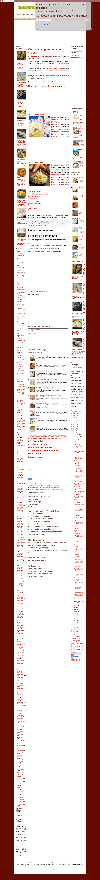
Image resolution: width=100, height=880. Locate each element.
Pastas (18, 342)
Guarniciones (35, 223)
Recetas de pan (21, 630)
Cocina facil (31, 436)
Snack (18, 785)
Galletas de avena (77, 149)
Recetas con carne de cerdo (21, 478)
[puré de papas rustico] (39, 185)
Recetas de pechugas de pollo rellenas (79, 462)
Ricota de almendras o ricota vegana (79, 595)
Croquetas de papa (33, 208)
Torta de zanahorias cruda (81, 164)
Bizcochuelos (20, 264)
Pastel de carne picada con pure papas (38, 194)
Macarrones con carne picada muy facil (79, 537)
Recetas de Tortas (20, 700)
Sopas (18, 787)
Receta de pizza (21, 395)
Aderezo (19, 251)
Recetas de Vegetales (20, 716)
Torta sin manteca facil (41, 418)
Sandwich (19, 776)
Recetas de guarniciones (53, 223)
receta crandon (21, 373)
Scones (19, 780)
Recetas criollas (21, 539)
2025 (74, 413)
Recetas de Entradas (20, 546)
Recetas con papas (43, 223)
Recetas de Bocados (20, 560)
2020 (74, 422)
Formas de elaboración (20, 312)
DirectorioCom (79, 644)
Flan (18, 306)
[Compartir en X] (45, 222)
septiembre (77, 441)
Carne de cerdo (21, 277)
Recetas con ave (21, 455)
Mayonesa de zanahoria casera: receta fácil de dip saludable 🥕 (21, 203)
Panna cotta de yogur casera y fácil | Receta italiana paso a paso (46, 489)
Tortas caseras (20, 791)
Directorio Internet (75, 638)
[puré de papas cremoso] (39, 137)
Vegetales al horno (78, 566)
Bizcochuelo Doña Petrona (81, 212)
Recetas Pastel (20, 747)
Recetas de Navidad (20, 628)
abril (75, 613)
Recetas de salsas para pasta (21, 678)
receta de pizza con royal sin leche (21, 405)
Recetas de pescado (20, 648)
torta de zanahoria (77, 161)
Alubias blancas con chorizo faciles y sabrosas (79, 493)
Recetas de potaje (20, 657)
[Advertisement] (50, 32)
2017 (74, 428)
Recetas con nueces (20, 514)
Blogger (55, 869)
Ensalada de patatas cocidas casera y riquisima (79, 527)
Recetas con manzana (20, 511)
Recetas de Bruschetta (20, 571)
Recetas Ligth (20, 737)
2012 (74, 627)
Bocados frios (20, 269)
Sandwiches (20, 778)
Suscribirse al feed (20, 812)
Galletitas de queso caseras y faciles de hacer (47, 426)
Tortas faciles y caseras (77, 126)
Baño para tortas (21, 258)
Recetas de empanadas (20, 598)
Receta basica (20, 370)
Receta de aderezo (19, 377)
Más (73, 281)
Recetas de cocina (32, 435)
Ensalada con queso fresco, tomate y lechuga (79, 553)
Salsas (18, 774)
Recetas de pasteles (20, 640)
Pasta (18, 338)
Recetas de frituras (20, 607)
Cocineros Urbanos (76, 641)
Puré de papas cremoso (36, 114)
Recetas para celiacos (41, 225)
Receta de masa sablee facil (78, 549)
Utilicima (30, 438)
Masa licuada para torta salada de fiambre (78, 563)
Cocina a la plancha (20, 286)
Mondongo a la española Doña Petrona (45, 387)
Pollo (18, 357)
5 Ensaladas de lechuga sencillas (78, 591)
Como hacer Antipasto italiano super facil (78, 579)
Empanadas (20, 297)
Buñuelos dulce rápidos (42, 411)
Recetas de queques (20, 664)
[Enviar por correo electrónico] (42, 222)
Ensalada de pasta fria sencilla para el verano (79, 476)
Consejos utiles (21, 292)
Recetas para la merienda (21, 744)
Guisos (18, 325)
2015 (74, 432)
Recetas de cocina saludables (42, 436)
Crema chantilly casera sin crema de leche (46, 371)
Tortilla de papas (32, 193)
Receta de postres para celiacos (20, 414)
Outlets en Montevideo (40, 447)
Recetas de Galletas (20, 610)
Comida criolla (20, 289)
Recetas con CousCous (20, 495)
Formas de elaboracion (20, 309)
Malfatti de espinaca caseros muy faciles (79, 452)
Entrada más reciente (33, 289)
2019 (74, 424)
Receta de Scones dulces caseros (78, 443)
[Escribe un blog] (43, 222)
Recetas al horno (21, 442)
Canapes (19, 276)
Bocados (19, 267)
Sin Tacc (19, 783)
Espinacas (19, 303)
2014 (74, 622)
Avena (18, 257)
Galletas (19, 315)
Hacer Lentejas (36, 453)
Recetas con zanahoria (20, 536)
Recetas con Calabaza (20, 471)
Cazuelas (19, 281)
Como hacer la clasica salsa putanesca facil (78, 558)
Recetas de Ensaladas (20, 601)
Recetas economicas (20, 725)
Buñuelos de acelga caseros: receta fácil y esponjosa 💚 (21, 162)
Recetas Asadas (21, 445)
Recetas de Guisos (20, 621)
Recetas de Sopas (20, 686)
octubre (76, 439)
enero (75, 620)
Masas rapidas (20, 335)
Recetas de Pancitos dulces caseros (79, 480)
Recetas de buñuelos (20, 577)
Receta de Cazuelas (19, 380)
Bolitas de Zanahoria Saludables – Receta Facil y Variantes (44, 485)
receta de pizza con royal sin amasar (21, 400)
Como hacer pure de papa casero (79, 484)
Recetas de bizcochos (76, 138)
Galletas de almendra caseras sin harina (79, 501)
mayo (75, 611)
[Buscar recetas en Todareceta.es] (77, 646)
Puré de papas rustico (35, 162)
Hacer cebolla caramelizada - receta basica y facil (78, 510)
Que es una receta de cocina (54, 438)
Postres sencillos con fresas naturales (79, 505)
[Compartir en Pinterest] (48, 222)
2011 (74, 629)
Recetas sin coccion (20, 759)
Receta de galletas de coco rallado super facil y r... (78, 532)
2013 (74, 625)
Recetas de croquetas (20, 594)
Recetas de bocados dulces (21, 563)
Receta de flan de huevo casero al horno (78, 472)
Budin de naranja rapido (81, 238)
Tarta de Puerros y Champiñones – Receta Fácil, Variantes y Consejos (47, 482)
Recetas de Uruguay (20, 712)
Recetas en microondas (20, 728)
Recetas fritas (20, 734)
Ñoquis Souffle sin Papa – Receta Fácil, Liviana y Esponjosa (44, 487)
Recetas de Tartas (20, 696)
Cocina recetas (42, 438)
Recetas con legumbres (20, 505)
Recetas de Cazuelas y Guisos (20, 584)
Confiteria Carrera (37, 444)
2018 (74, 426)
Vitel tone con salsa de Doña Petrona (78, 583)
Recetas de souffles (20, 693)
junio (75, 609)
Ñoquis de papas (32, 198)
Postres (19, 359)
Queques (19, 366)
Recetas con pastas (20, 524)
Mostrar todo (82, 170)
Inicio (50, 289)
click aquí (18, 848)
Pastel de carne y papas (34, 201)
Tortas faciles (20, 797)
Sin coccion (20, 781)
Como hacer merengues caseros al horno (78, 467)
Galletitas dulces (21, 316)
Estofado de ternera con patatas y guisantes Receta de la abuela (21, 183)
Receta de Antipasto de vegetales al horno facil (79, 488)
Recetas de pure (64, 223)
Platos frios (19, 355)
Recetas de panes (20, 634)
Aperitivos (19, 255)
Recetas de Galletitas (20, 614)
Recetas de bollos (20, 568)
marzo (76, 616)
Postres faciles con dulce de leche (78, 598)
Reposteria (19, 772)
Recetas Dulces (21, 721)
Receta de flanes (21, 386)
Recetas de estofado (20, 604)
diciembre (76, 434)
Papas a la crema (32, 206)
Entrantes (19, 301)
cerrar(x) (47, 24)
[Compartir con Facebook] (46, 222)
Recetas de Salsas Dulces (20, 675)
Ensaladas (19, 299)
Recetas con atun (21, 452)
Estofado (19, 305)
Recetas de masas (20, 624)
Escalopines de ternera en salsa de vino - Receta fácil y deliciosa (21, 242)
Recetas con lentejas (20, 508)
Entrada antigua (65, 289)
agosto (76, 605)
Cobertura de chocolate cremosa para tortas (47, 403)
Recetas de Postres (20, 654)
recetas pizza (20, 750)
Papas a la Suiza (32, 205)
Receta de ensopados (19, 383)
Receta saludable (21, 432)
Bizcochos (19, 262)
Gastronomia (63, 436)
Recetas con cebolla (20, 485)
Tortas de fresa (20, 794)
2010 (74, 631)
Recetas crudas (21, 542)
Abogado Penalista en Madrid (43, 450)
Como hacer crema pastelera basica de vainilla (78, 570)
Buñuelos (19, 274)
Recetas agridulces (19, 440)
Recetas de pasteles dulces (21, 643)
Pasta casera (20, 340)
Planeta (75, 656)
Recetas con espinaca (20, 498)
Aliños (18, 253)
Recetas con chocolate (20, 489)
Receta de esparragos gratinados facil (78, 587)
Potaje (18, 362)
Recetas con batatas (20, 465)
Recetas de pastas (20, 637)
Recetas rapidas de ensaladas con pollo (78, 448)
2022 (74, 417)
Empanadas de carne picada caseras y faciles (78, 541)
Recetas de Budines (20, 574)
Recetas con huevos (20, 501)
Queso (18, 368)
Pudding (19, 364)
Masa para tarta (21, 332)
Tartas (18, 789)
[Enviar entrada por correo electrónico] (39, 221)
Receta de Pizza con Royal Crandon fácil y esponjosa (49, 395)
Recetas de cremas (20, 591)
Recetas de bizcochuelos (20, 557)
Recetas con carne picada (20, 482)
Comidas (57, 436)
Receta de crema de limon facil (79, 514)
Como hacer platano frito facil (79, 497)
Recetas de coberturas (20, 588)
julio (75, 607)
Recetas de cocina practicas (59, 435)
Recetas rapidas (21, 752)
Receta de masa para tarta (21, 393)
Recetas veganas (21, 764)
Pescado (19, 344)
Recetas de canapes (20, 580)
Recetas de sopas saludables (21, 689)
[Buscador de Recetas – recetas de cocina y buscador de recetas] (76, 660)
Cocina (52, 436)
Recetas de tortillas (20, 709)
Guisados (19, 323)
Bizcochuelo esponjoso (41, 363)
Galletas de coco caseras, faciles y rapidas (79, 574)
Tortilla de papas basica (34, 196)
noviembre (77, 436)
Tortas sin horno (21, 801)
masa (18, 327)
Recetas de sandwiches (20, 682)
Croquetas (19, 295)
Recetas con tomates (20, 533)
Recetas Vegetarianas (20, 768)
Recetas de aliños (20, 554)
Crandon (35, 438)
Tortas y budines (21, 804)
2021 (74, 420)
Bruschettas (20, 272)
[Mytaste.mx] (74, 647)
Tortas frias (19, 799)
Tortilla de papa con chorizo (35, 210)
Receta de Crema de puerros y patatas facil (79, 519)
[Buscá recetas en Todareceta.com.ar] (77, 649)
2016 (74, 430)
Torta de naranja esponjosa (42, 356)
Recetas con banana (20, 462)
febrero (76, 618)
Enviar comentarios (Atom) (41, 291)
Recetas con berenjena (20, 468)
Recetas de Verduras (20, 719)
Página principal (19, 18)
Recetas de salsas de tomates (20, 671)
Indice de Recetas (30, 18)
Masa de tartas (20, 328)
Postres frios (20, 361)
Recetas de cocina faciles (44, 435)
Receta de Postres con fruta (21, 408)
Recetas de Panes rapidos (20, 549)
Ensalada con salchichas (34, 203)
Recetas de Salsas (20, 667)
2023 (74, 415)
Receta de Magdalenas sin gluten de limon (78, 457)
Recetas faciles (32, 225)
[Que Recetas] (75, 651)
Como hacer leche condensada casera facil (46, 379)
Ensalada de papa (32, 199)
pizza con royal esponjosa (20, 346)
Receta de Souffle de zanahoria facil (79, 602)
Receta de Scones (19, 417)
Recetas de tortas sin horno (21, 706)
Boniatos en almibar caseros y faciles (79, 523)
